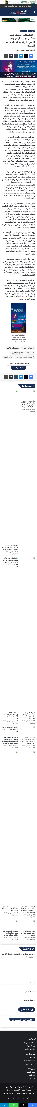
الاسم (32, 983)
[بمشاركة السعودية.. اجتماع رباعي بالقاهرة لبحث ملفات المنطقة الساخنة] (10, 924)
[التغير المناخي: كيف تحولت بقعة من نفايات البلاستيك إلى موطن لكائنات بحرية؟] (27, 634)
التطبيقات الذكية (12, 348)
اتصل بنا (11, 1093)
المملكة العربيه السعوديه (24, 357)
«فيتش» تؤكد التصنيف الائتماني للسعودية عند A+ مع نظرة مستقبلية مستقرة (10, 547)
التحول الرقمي (28, 348)
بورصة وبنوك (31, 1046)
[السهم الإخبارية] (18, 12)
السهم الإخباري (17, 352)
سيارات (32, 1057)
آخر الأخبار (31, 1039)
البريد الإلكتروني (29, 991)
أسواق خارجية (31, 31)
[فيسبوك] (31, 56)
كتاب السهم (31, 1075)
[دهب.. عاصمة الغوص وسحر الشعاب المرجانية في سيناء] (27, 924)
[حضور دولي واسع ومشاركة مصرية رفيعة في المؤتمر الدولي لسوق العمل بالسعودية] (27, 730)
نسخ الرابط (18, 367)
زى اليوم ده (31, 1078)
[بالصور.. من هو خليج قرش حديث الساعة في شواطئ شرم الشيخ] (10, 828)
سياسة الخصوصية (21, 1093)
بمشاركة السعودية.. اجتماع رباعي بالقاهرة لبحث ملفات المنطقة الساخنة (10, 933)
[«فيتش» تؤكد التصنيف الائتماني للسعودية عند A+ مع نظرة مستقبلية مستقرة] (10, 467)
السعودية (30, 352)
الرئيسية (31, 1093)
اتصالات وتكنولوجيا (29, 1042)
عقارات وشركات (29, 1060)
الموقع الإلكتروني (29, 1000)
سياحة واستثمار (23, 31)
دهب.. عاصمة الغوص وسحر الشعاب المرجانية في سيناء (28, 933)
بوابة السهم (8, 357)
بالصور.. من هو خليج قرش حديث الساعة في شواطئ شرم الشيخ (10, 908)
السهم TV (31, 1069)
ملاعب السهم (30, 1064)
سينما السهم (31, 1072)
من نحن (5, 1093)
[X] (26, 56)
